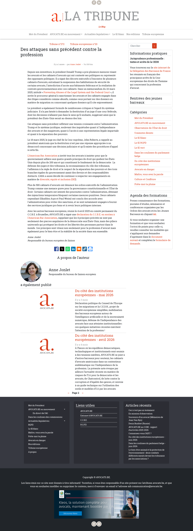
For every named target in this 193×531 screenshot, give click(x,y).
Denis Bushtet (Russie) (139, 423)
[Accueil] (57, 17)
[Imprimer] (90, 249)
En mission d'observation (140, 413)
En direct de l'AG (40, 413)
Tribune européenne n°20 (83, 44)
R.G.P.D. (83, 424)
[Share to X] (62, 249)
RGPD (30, 424)
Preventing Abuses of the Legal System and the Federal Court (77, 92)
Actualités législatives (38, 421)
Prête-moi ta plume (145, 184)
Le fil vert (140, 147)
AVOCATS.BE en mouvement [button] (65, 34)
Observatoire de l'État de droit (151, 127)
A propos (32, 452)
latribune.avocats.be (153, 482)
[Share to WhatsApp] (67, 249)
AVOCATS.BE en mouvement (150, 123)
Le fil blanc (118, 34)
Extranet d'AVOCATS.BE (91, 415)
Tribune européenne (153, 34)
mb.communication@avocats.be (145, 486)
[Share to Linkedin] (73, 249)
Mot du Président (38, 34)
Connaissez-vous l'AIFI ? (140, 433)
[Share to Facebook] (56, 249)
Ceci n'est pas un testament (141, 410)
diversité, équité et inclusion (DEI (57, 179)
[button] (84, 249)
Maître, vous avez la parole (149, 174)
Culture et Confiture (145, 179)
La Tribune (101, 15)
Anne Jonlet (75, 64)
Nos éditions (133, 34)
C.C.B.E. (83, 420)
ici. (155, 214)
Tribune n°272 (56, 44)
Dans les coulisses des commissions (45, 417)
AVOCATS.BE (86, 411)
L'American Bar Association (43, 155)
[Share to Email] (79, 249)
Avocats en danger (145, 169)
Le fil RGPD (140, 142)
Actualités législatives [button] (96, 34)
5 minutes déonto (144, 132)
